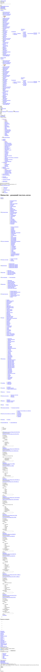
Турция (8, 331)
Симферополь (7, 131)
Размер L (8, 321)
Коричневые (13, 242)
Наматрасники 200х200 (13, 267)
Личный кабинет (3, 644)
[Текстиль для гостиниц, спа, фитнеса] (7, 43)
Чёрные (9, 379)
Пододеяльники (3, 641)
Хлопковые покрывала (15, 253)
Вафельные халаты (10, 306)
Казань (6, 124)
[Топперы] (7, 52)
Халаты (1, 636)
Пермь (6, 128)
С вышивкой (12, 216)
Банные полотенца (11, 341)
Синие (8, 328)
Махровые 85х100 (11, 366)
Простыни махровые (11, 272)
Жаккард (11, 208)
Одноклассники (7, 189)
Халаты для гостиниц (10, 333)
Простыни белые (11, 271)
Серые (12, 250)
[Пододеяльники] (7, 22)
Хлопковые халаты (10, 335)
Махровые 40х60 (11, 361)
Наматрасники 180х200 (13, 266)
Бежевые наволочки (11, 282)
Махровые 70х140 (11, 365)
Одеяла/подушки (13, 295)
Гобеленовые (13, 233)
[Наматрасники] (7, 19)
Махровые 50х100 (11, 363)
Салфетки (19, 416)
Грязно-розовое (13, 206)
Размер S (8, 322)
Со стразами (13, 252)
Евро (11, 207)
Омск (6, 127)
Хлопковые (10, 378)
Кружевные (9, 315)
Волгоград (7, 122)
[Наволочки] (7, 24)
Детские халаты (9, 310)
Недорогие (10, 368)
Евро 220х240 (13, 237)
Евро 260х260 (13, 239)
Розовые (12, 245)
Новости (2, 633)
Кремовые (13, 243)
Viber (5, 191)
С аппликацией (13, 215)
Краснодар (7, 125)
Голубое (11, 205)
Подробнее (5, 462)
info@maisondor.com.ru (5, 185)
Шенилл (12, 255)
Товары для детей (3, 643)
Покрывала (19, 413)
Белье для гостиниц (13, 203)
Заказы (1, 645)
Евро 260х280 (13, 240)
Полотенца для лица (11, 373)
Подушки (12, 260)
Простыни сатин (11, 274)
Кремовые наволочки (12, 286)
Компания (2, 631)
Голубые (12, 234)
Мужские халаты (10, 317)
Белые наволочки (11, 283)
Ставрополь (7, 132)
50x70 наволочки (11, 281)
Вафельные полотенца (12, 348)
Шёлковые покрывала (15, 254)
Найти (2, 667)
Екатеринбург (7, 123)
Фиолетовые (9, 332)
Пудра (9, 374)
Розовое (11, 214)
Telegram (5, 188)
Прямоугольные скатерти (11, 388)
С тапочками (9, 326)
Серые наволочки (11, 287)
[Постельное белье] (7, 12)
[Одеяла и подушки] (7, 16)
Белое (11, 202)
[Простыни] (7, 69)
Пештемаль (10, 372)
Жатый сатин (12, 209)
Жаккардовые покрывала (15, 241)
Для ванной (10, 351)
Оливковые (10, 369)
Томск (6, 133)
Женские (12, 395)
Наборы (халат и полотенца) (12, 318)
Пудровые (8, 320)
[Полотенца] (7, 30)
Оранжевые (10, 370)
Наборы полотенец (11, 339)
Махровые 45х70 (11, 362)
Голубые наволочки (11, 284)
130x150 (12, 227)
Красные (9, 357)
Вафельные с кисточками (15, 232)
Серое (11, 218)
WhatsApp (5, 192)
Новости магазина (4, 649)
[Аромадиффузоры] (7, 54)
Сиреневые (13, 251)
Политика (2, 634)
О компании (7, 164)
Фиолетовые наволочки (12, 288)
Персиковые (9, 319)
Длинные (8, 311)
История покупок (3, 646)
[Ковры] (7, 40)
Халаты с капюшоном (11, 334)
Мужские (12, 396)
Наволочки (2, 642)
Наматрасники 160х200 (13, 265)
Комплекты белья (13, 210)
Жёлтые (9, 352)
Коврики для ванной (11, 400)
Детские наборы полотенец (15, 292)
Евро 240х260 (13, 238)
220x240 (12, 228)
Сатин (11, 217)
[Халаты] (7, 28)
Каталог (6, 142)
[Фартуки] (7, 36)
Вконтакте (6, 187)
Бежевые (12, 229)
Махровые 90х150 (11, 367)
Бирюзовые (13, 230)
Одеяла (12, 259)
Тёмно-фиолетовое (13, 221)
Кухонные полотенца (12, 359)
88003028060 (2, 7)
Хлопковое (12, 223)
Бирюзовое (12, 204)
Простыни (19, 415)
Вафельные (13, 231)
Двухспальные (13, 235)
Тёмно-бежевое (13, 220)
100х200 (9, 340)
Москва (6, 121)
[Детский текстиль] (7, 26)
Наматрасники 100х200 (13, 264)
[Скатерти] (7, 34)
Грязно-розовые (9, 309)
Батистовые (9, 302)
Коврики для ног (10, 401)
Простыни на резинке (12, 273)
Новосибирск (7, 126)
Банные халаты (9, 301)
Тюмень (6, 134)
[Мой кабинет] (1, 106)
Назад (6, 141)
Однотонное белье (13, 212)
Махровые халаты (10, 316)
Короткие (8, 313)
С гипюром (13, 247)
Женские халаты (10, 312)
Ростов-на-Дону (8, 129)
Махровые (13, 244)
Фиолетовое (12, 222)
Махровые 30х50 (11, 360)
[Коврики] (7, 96)
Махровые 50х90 (11, 364)
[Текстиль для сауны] (7, 38)
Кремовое (12, 211)
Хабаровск (7, 135)
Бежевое (11, 201)
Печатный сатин (13, 213)
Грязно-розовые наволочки (13, 285)
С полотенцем (9, 325)
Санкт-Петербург (8, 130)
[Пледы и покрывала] (7, 14)
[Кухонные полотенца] (7, 50)
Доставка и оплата (8, 170)
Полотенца (19, 414)
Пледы (11, 296)
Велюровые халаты (10, 307)
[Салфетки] (7, 32)
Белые (8, 304)
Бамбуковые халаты (10, 300)
